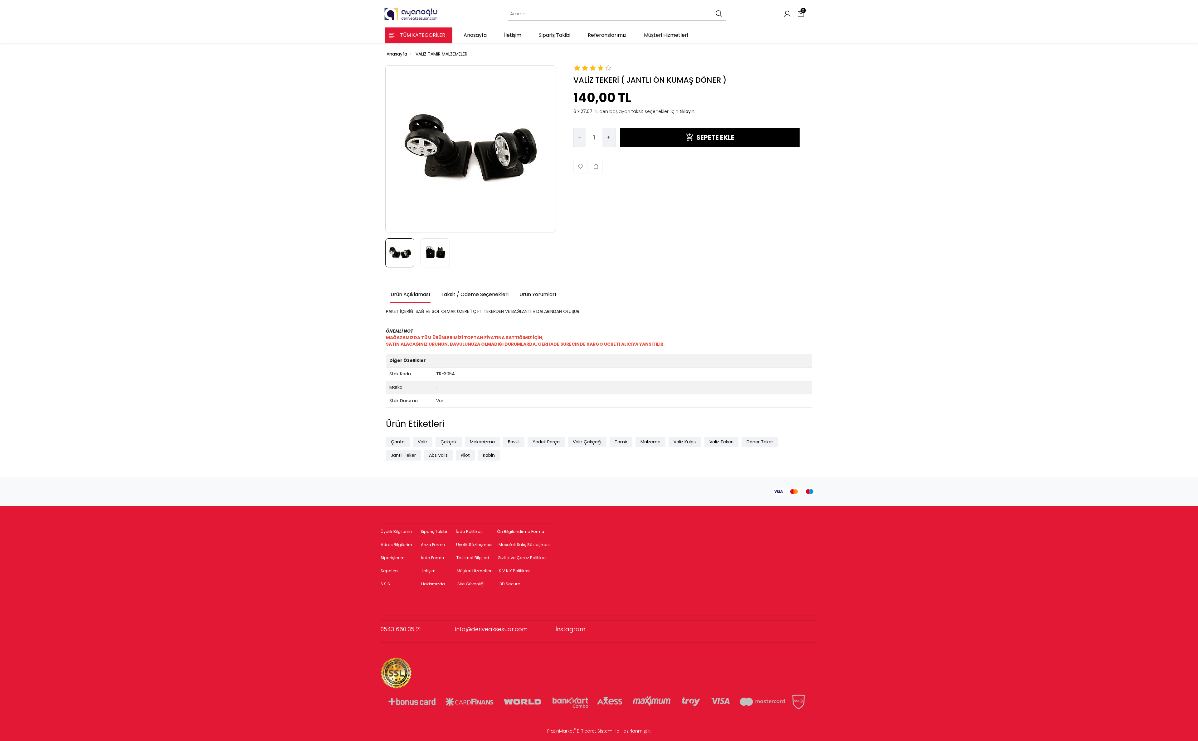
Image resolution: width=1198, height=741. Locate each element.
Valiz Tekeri (721, 442)
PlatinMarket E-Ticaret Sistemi (580, 731)
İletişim (428, 571)
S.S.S (385, 584)
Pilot (465, 455)
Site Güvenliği (471, 584)
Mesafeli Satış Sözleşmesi (525, 545)
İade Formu (432, 558)
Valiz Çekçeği (587, 442)
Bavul (513, 442)
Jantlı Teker (403, 455)
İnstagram (570, 629)
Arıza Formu (433, 545)
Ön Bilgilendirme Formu (520, 531)
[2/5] (581, 69)
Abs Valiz (438, 455)
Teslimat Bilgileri (472, 558)
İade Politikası (470, 531)
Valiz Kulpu (685, 442)
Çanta (398, 442)
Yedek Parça (546, 442)
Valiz (422, 442)
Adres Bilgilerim (396, 545)
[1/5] (577, 69)
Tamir (621, 442)
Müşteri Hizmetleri (475, 571)
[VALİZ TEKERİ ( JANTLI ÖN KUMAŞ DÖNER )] (471, 149)
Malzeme (650, 442)
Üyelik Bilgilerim (396, 531)
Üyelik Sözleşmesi (474, 545)
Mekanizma (482, 442)
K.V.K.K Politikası (514, 571)
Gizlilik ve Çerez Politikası (523, 558)
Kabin (489, 455)
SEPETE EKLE (715, 137)
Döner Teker (760, 442)
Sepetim (389, 571)
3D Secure (510, 584)
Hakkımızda (433, 584)
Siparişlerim (393, 558)
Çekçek (449, 442)
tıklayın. (687, 111)
